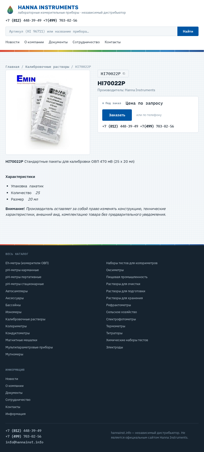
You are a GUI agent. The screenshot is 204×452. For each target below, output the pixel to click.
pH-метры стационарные (24, 284)
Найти (188, 31)
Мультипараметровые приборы (29, 347)
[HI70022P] (47, 112)
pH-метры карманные (22, 270)
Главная (12, 67)
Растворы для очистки (123, 284)
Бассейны (13, 305)
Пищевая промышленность (127, 277)
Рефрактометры (118, 305)
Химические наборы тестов (127, 340)
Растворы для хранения (124, 298)
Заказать (117, 115)
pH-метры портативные (23, 277)
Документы (58, 42)
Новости (12, 42)
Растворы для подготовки (125, 291)
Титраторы (114, 333)
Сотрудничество (86, 42)
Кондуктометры (17, 333)
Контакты (113, 42)
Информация (15, 414)
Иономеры (13, 312)
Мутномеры (14, 354)
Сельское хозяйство (121, 312)
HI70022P (111, 73)
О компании (34, 42)
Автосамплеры (16, 291)
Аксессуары (14, 298)
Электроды (114, 347)
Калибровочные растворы (47, 67)
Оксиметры (115, 270)
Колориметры (16, 326)
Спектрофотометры (121, 319)
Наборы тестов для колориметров (131, 263)
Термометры (115, 326)
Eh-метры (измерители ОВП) (27, 263)
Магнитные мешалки (21, 340)
